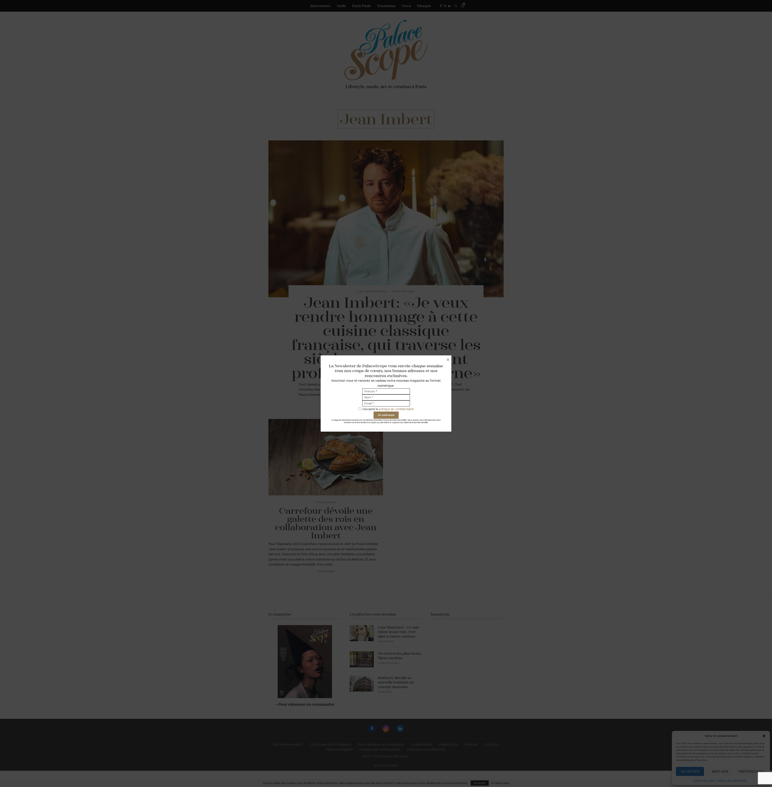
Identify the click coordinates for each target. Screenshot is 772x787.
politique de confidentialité (396, 409)
